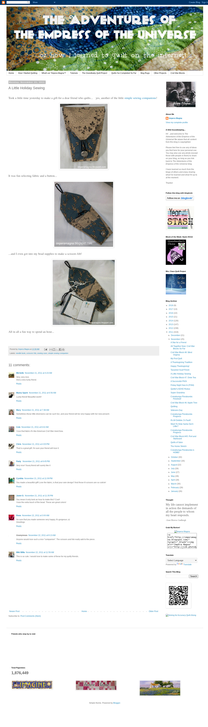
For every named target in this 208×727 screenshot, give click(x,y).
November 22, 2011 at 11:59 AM (40, 552)
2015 (171, 317)
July (173, 468)
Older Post (153, 611)
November (176, 339)
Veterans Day (176, 410)
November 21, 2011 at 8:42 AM (35, 427)
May (173, 476)
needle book (21, 353)
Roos (18, 515)
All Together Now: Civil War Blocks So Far (183, 347)
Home (11, 73)
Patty (19, 461)
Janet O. (20, 496)
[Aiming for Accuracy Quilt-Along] (181, 615)
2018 (171, 305)
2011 (171, 332)
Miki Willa (20, 552)
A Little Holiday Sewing (181, 374)
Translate (187, 564)
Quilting (174, 406)
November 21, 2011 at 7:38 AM (35, 410)
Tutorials (74, 73)
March (174, 484)
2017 (171, 309)
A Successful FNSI (179, 381)
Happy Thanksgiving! (180, 366)
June (173, 472)
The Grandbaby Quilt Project (94, 73)
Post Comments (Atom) (30, 616)
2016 (171, 313)
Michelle (20, 373)
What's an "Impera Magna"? (54, 73)
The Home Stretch (179, 446)
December (176, 335)
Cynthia (19, 478)
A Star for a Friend (178, 342)
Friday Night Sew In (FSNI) (182, 385)
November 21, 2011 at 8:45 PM (36, 461)
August (174, 465)
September (176, 461)
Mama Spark (22, 393)
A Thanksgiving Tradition (181, 362)
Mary (18, 410)
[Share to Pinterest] (63, 349)
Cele (18, 427)
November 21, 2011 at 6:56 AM (42, 393)
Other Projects (160, 73)
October (174, 457)
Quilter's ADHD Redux (180, 389)
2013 (171, 324)
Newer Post (14, 611)
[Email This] (50, 349)
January (175, 491)
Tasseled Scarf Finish (180, 370)
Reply (18, 384)
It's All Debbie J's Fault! (181, 420)
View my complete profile (177, 122)
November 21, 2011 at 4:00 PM (35, 444)
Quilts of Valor (177, 442)
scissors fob (31, 353)
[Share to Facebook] (60, 349)
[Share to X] (57, 349)
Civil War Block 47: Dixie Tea (183, 377)
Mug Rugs (145, 73)
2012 (171, 328)
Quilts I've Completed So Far (123, 73)
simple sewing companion (58, 353)
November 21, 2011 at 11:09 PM (38, 478)
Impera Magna (175, 118)
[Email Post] (45, 349)
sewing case (42, 353)
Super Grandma (178, 393)
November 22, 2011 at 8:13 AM (42, 535)
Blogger (116, 703)
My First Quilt (176, 358)
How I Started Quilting (27, 73)
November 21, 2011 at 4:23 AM (38, 373)
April (173, 480)
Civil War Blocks (178, 73)
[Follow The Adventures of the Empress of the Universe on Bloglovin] (180, 200)
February (175, 487)
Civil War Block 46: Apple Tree (184, 403)
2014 (171, 321)
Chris (18, 444)
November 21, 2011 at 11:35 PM (39, 496)
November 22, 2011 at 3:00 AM (35, 515)
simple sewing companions (140, 98)
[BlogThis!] (54, 349)
